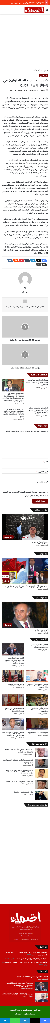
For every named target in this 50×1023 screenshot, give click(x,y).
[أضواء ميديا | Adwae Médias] (34, 10)
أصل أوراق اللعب (40, 542)
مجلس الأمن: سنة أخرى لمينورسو (39, 710)
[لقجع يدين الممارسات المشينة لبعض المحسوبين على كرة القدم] (13, 649)
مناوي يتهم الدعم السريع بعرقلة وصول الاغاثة (31, 958)
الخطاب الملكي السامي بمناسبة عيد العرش (39, 646)
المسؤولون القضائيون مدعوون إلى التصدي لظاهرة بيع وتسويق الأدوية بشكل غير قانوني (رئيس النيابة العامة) (13, 397)
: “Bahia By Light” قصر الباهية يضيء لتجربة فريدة (27, 3)
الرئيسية (44, 70)
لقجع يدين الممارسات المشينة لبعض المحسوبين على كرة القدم (14, 660)
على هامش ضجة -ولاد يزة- (23, 792)
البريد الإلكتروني (42, 472)
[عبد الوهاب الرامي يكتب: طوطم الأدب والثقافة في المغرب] (41, 752)
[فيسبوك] (43, 260)
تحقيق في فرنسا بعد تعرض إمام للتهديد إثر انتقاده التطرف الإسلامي (37, 382)
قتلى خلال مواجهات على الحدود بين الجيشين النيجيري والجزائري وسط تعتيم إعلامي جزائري (13, 413)
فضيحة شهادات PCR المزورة (38, 732)
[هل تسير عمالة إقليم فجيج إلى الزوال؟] (41, 784)
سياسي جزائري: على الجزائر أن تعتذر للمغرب (37, 686)
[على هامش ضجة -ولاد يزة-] (41, 795)
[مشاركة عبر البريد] (43, 264)
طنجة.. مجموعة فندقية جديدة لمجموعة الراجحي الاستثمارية (26, 962)
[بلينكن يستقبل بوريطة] (13, 676)
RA (44, 90)
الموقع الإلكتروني (42, 482)
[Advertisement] (25, 41)
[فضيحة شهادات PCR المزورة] (37, 724)
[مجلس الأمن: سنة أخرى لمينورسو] (37, 700)
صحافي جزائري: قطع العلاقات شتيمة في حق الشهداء (13, 734)
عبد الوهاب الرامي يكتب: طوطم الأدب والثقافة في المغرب (19, 751)
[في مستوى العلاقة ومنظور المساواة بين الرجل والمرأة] (41, 763)
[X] (37, 260)
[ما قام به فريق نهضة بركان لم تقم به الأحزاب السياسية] (41, 773)
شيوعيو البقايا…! (40, 630)
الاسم (45, 461)
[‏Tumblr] (26, 260)
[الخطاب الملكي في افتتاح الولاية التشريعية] (13, 700)
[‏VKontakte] (9, 260)
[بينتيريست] (20, 260)
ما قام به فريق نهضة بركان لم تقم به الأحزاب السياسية (19, 772)
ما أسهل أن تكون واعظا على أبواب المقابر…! (26, 586)
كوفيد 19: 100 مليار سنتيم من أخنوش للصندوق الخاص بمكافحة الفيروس (38, 410)
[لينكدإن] (32, 260)
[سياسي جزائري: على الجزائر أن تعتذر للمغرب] (37, 676)
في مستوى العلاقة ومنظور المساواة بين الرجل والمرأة (18, 761)
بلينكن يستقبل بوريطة (16, 684)
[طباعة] (37, 264)
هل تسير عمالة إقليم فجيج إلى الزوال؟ (19, 781)
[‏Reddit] (15, 260)
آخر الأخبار (36, 70)
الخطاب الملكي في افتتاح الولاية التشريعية (14, 710)
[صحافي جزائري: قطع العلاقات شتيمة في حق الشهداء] (13, 724)
